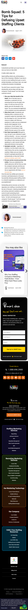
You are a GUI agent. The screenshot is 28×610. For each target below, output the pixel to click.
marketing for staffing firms (18, 231)
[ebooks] (14, 208)
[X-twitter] (12, 377)
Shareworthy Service (9, 227)
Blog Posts (8, 231)
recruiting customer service (10, 229)
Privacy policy (4, 607)
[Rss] (23, 377)
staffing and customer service (11, 232)
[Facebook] (5, 377)
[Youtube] (16, 377)
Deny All (13, 607)
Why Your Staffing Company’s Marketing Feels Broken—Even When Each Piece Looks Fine (13, 279)
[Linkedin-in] (8, 377)
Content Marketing (10, 266)
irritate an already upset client (13, 158)
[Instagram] (19, 377)
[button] (21, 2)
